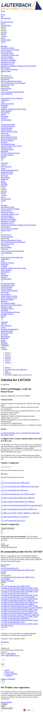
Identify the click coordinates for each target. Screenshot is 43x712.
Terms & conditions (11, 674)
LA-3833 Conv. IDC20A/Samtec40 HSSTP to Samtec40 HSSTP (21, 505)
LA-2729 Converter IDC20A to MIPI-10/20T (15, 483)
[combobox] (28, 710)
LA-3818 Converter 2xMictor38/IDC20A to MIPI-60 (17, 501)
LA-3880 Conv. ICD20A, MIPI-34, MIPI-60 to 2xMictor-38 (20, 513)
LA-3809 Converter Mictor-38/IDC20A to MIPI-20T (17, 498)
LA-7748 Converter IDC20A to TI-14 (13, 520)
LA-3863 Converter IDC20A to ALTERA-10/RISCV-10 (19, 509)
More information (6, 702)
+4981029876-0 (11, 653)
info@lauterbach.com (12, 655)
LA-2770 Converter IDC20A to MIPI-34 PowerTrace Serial (20, 486)
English (29, 710)
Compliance (8, 675)
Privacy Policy (9, 672)
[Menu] (1, 13)
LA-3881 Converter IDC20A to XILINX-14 (15, 517)
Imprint (7, 670)
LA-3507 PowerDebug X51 (10, 433)
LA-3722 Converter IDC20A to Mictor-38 (14, 490)
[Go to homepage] (21, 9)
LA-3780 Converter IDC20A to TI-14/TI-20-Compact (18, 494)
